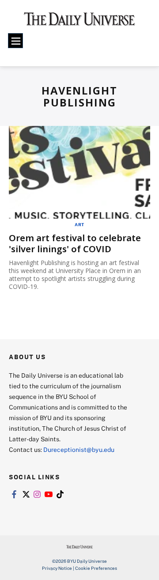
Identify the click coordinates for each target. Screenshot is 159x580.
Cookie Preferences (96, 568)
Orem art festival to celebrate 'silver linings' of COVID (75, 243)
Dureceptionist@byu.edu (78, 449)
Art (79, 224)
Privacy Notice (57, 568)
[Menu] (15, 40)
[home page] (79, 22)
